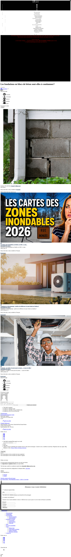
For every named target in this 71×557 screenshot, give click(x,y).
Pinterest (7, 99)
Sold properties (38, 17)
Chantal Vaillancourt (16, 186)
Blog (37, 23)
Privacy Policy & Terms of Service (18, 447)
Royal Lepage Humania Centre (7, 414)
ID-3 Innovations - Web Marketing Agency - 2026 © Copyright (14, 479)
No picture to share (5, 105)
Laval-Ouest (38, 19)
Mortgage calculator (38, 30)
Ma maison (4, 88)
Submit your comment (31, 405)
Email (7, 103)
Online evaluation (38, 29)
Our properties (37, 14)
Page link (5, 445)
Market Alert (38, 27)
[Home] (34, 1)
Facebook (8, 94)
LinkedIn (8, 101)
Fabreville (38, 22)
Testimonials (37, 13)
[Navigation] (32, 1)
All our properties (38, 15)
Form (4, 444)
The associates (37, 12)
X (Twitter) (8, 96)
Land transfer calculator (38, 28)
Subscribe (3, 451)
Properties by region (37, 18)
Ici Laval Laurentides (37, 24)
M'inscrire (5, 507)
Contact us (37, 32)
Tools (37, 25)
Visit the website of (8, 478)
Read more (3, 253)
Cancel (2, 107)
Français (37, 1)
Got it (2, 470)
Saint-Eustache (38, 20)
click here (28, 468)
